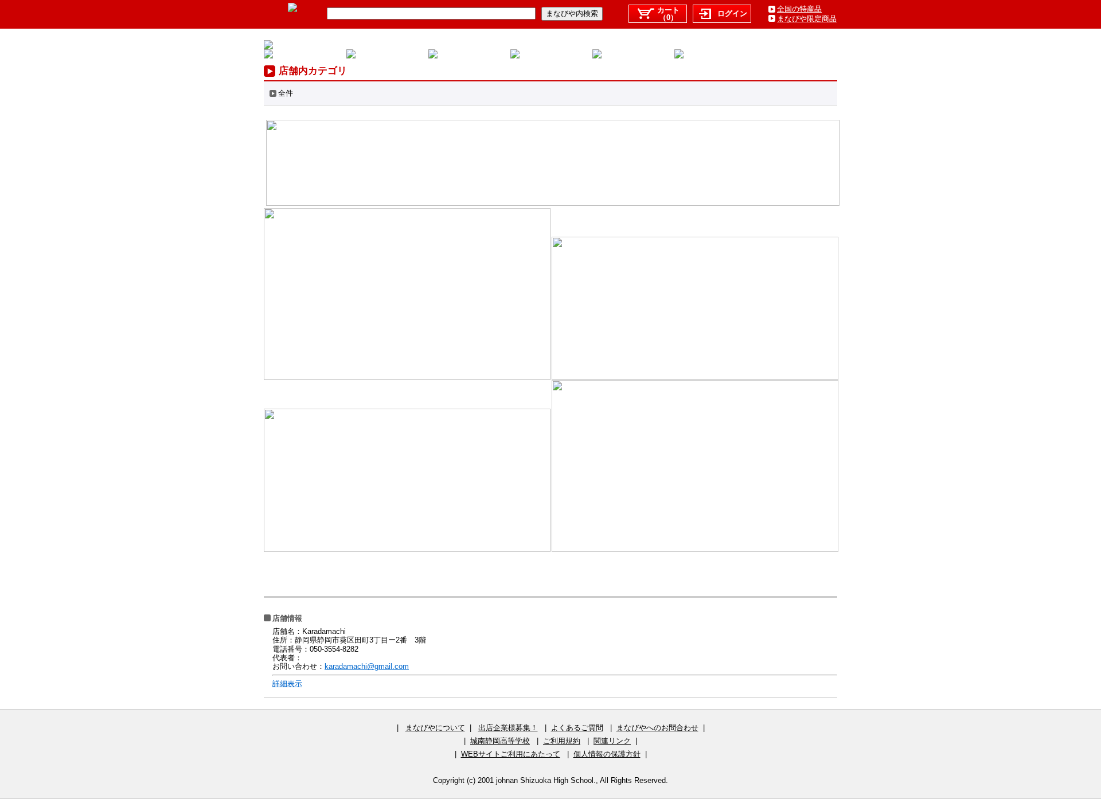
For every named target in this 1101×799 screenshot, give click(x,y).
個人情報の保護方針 (607, 754)
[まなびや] (292, 9)
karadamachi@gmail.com (367, 666)
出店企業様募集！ (508, 727)
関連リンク (612, 741)
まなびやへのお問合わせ (657, 727)
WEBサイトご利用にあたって (510, 754)
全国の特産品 (799, 9)
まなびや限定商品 (807, 18)
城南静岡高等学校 (500, 741)
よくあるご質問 (577, 727)
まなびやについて (435, 727)
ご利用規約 (561, 741)
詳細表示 (287, 683)
